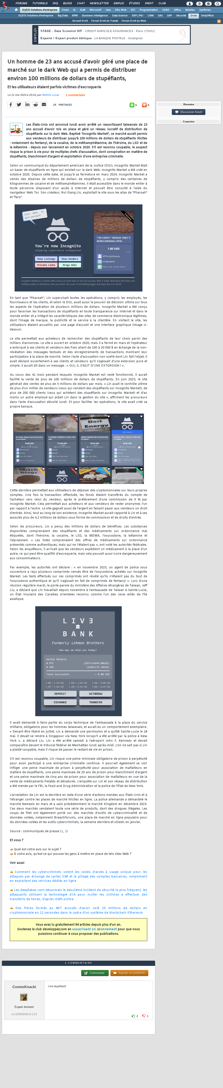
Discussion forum (190, 112)
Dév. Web (121, 10)
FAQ (55, 3)
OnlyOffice (207, 15)
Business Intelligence (95, 15)
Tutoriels (40, 3)
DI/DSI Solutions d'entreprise (39, 10)
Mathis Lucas (50, 95)
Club (162, 3)
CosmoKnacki (24, 987)
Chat (80, 3)
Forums (21, 3)
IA (74, 10)
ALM (82, 10)
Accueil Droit (80, 20)
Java (108, 10)
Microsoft (95, 10)
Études (134, 3)
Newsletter (99, 3)
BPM (75, 15)
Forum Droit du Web (134, 20)
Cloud (65, 10)
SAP (169, 15)
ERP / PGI (137, 15)
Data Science (120, 15)
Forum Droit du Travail (104, 20)
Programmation (149, 10)
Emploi (118, 3)
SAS (160, 15)
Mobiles (190, 10)
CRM (151, 15)
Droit (149, 3)
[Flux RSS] (219, 21)
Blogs (67, 3)
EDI (133, 10)
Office (177, 10)
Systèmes (205, 10)
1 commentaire (75, 95)
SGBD (165, 10)
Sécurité (181, 15)
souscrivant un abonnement (94, 929)
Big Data (63, 15)
